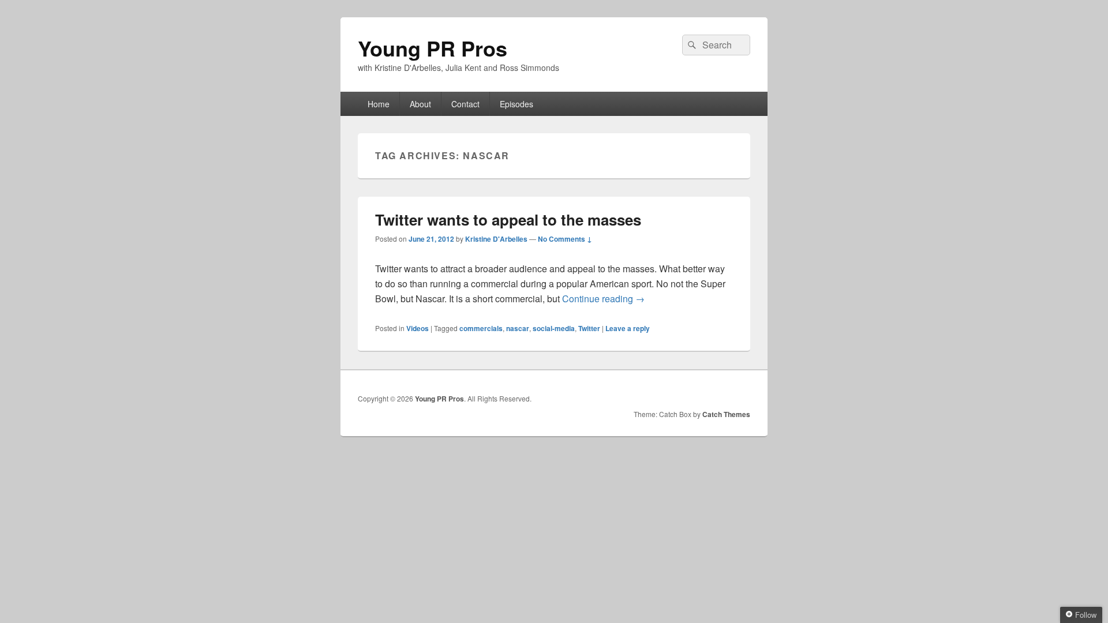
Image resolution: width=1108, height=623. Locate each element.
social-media (554, 328)
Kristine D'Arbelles (496, 239)
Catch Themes (726, 414)
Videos (417, 328)
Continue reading (603, 298)
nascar (517, 328)
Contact (465, 104)
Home (379, 104)
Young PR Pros (432, 48)
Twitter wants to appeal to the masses (508, 219)
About (420, 104)
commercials (481, 328)
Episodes (516, 104)
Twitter (589, 328)
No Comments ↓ (565, 239)
